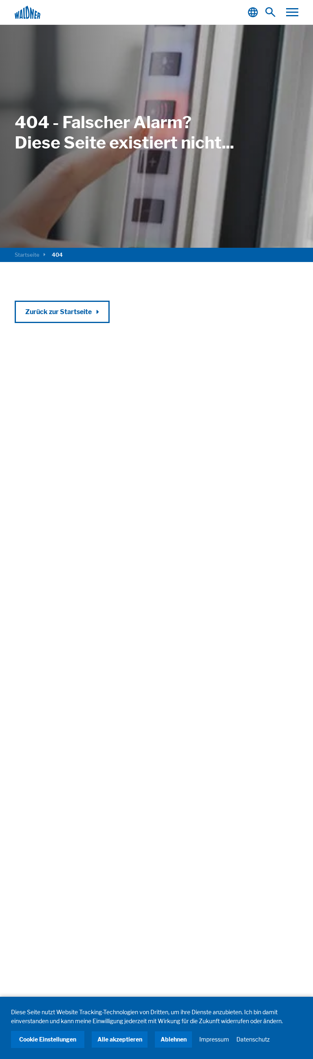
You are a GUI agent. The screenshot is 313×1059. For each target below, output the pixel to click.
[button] (292, 12)
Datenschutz (253, 1039)
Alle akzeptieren (119, 1039)
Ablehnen (174, 1039)
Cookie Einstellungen (47, 1039)
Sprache (254, 12)
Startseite (27, 255)
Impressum (214, 1039)
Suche (272, 12)
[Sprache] (254, 12)
